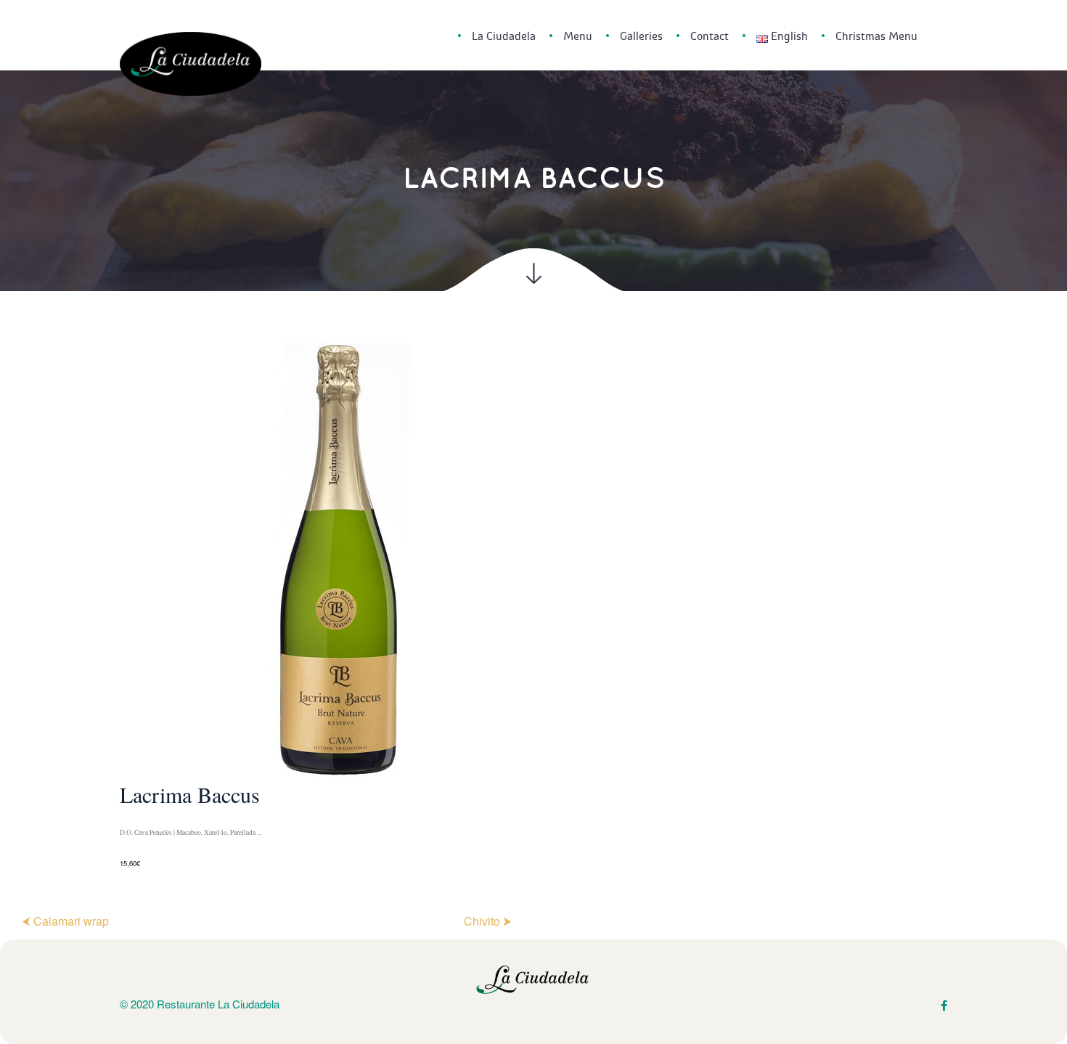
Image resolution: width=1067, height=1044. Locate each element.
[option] (533, 606)
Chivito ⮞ (488, 921)
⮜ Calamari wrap (65, 921)
